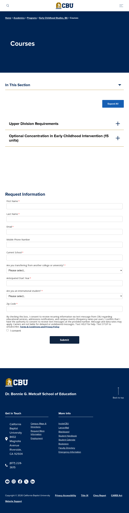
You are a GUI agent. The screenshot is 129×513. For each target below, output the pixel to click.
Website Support (13, 501)
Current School (14, 252)
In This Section (17, 85)
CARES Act (116, 495)
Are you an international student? (23, 291)
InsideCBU (64, 423)
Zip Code (11, 304)
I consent (15, 330)
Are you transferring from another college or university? (35, 265)
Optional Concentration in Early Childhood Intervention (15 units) (59, 138)
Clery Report (99, 495)
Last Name (12, 214)
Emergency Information (70, 452)
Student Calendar (67, 439)
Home (8, 18)
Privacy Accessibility (65, 495)
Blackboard (64, 431)
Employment (37, 438)
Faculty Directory (67, 447)
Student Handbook (68, 435)
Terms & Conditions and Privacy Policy (39, 326)
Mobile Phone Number (18, 239)
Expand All (113, 103)
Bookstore (64, 443)
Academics (19, 18)
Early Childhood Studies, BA (53, 18)
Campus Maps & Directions (38, 425)
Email (9, 227)
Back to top (118, 397)
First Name (12, 201)
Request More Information (38, 432)
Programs (32, 18)
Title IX (84, 495)
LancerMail (64, 427)
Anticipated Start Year (17, 278)
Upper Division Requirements (33, 123)
